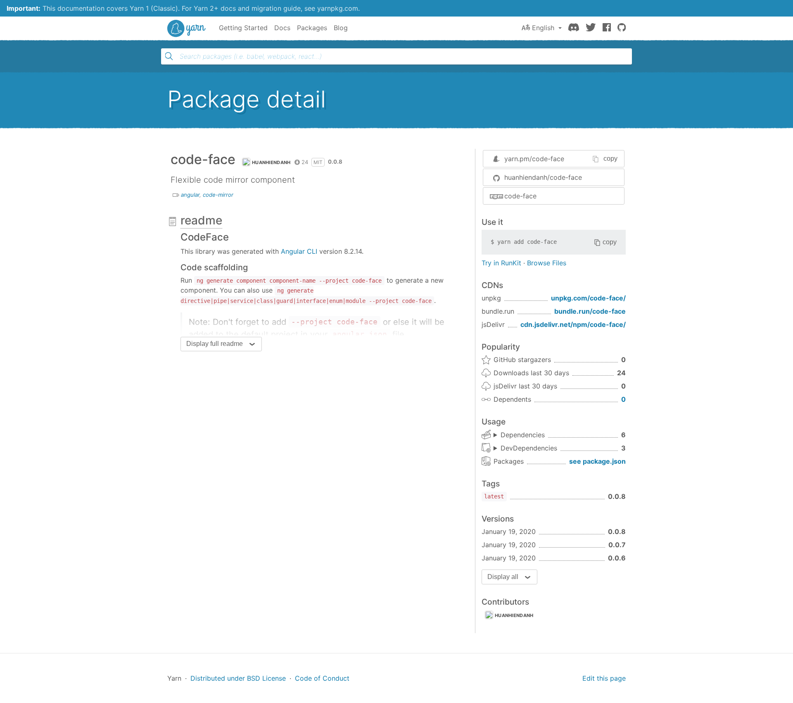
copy (610, 158)
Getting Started (243, 28)
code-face (520, 196)
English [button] (543, 28)
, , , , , (519, 435)
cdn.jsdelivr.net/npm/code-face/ (573, 324)
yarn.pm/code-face (534, 159)
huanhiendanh (271, 162)
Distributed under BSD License (238, 678)
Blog (341, 28)
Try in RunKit (501, 263)
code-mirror (218, 194)
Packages (312, 28)
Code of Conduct (322, 678)
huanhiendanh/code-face (543, 177)
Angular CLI (299, 251)
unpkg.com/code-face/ (588, 298)
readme (201, 220)
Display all (502, 576)
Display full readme (214, 343)
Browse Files (546, 263)
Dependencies (523, 435)
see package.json (597, 461)
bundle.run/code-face (590, 311)
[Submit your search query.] (169, 56)
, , (525, 448)
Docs (282, 28)
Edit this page (604, 678)
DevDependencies (529, 448)
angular (190, 194)
